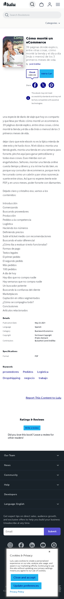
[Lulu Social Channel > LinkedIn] (32, 545)
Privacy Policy (17, 591)
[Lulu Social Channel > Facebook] (21, 545)
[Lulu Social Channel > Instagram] (10, 545)
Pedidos (28, 371)
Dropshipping (11, 378)
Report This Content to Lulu (43, 397)
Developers (10, 494)
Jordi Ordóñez (34, 64)
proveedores (11, 371)
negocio (29, 378)
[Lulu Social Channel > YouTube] (43, 545)
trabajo (43, 378)
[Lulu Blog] (54, 545)
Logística (42, 371)
